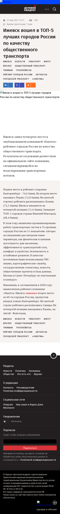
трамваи (8, 70)
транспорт (34, 61)
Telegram (8, 404)
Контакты (8, 387)
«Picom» (52, 509)
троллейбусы (24, 70)
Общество (8, 374)
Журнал (38, 374)
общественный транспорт (30, 66)
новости (20, 61)
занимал (31, 293)
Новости (7, 371)
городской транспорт (16, 79)
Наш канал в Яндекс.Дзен (29, 404)
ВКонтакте (8, 407)
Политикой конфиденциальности (38, 460)
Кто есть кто (24, 374)
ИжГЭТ (47, 61)
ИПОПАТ (7, 66)
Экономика (34, 371)
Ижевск (7, 61)
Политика (20, 371)
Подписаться (30, 448)
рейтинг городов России (17, 74)
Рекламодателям (25, 387)
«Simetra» (38, 79)
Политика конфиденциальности (20, 391)
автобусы (41, 74)
